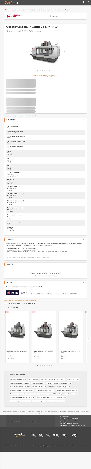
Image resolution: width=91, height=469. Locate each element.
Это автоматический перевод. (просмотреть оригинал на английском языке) (27, 257)
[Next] (64, 52)
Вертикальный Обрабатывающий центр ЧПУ (52, 379)
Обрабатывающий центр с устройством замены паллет (51, 397)
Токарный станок (33, 379)
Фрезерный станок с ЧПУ (39, 386)
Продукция (54, 16)
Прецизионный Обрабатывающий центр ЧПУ (59, 383)
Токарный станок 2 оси (38, 383)
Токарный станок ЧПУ (73, 379)
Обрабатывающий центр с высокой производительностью (48, 401)
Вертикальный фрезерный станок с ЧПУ (59, 386)
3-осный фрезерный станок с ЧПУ (45, 390)
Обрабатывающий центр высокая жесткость (22, 397)
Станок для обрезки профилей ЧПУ (47, 394)
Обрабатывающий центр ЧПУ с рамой (20, 401)
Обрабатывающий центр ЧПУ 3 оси (19, 383)
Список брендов (64, 416)
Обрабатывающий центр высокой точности (21, 390)
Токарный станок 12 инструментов (68, 394)
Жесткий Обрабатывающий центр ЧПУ (67, 390)
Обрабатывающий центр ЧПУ (18, 379)
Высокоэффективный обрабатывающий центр (22, 394)
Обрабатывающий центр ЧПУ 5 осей (20, 386)
